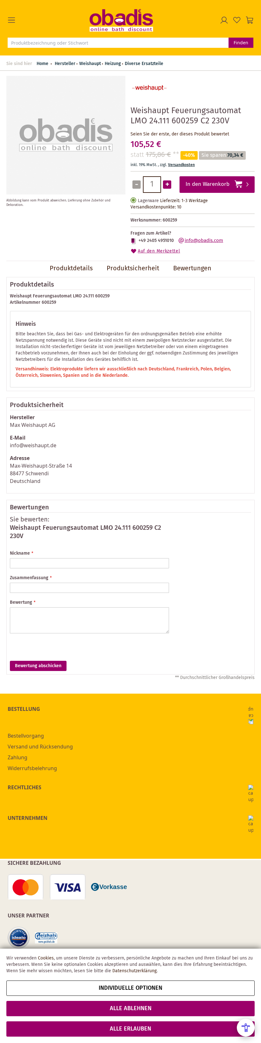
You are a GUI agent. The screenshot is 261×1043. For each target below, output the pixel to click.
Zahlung (17, 757)
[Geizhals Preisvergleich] (46, 938)
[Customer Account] (224, 20)
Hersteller (65, 63)
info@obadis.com (204, 240)
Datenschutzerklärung (134, 970)
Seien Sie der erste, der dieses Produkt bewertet (179, 134)
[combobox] (118, 43)
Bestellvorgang (26, 735)
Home (42, 63)
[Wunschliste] (237, 20)
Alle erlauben (130, 1029)
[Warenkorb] (249, 20)
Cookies (46, 958)
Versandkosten (181, 165)
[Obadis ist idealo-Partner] (19, 938)
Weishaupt (90, 63)
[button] (48, 20)
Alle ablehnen (131, 1008)
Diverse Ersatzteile (144, 63)
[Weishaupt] (149, 97)
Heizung (113, 63)
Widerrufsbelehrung (32, 768)
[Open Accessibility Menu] (246, 1028)
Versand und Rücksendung (40, 746)
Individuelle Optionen (130, 988)
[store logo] (121, 20)
